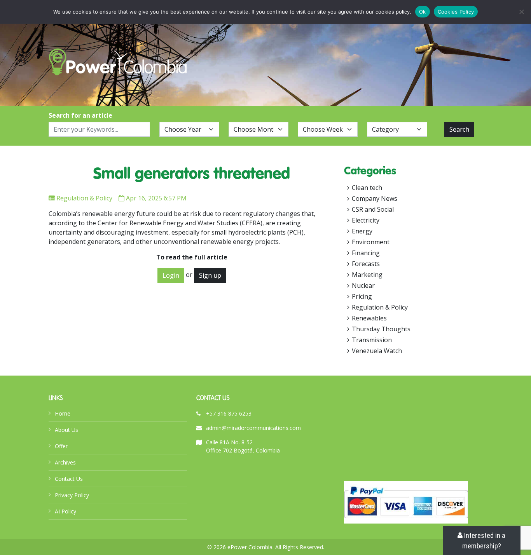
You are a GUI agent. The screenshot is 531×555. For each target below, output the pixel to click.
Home (62, 413)
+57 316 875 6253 (229, 413)
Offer (61, 446)
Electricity (365, 220)
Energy (362, 231)
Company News (374, 198)
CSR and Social (373, 209)
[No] (521, 12)
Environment (371, 242)
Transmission (372, 340)
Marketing (367, 274)
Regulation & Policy (84, 198)
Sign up (210, 275)
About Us (66, 429)
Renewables (369, 318)
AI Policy (65, 511)
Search (459, 129)
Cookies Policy (456, 12)
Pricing (362, 296)
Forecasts (366, 263)
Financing (366, 253)
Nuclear (363, 285)
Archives (65, 462)
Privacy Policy (72, 495)
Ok (422, 12)
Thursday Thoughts (381, 329)
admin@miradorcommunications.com (253, 427)
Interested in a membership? (484, 540)
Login (170, 275)
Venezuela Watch (377, 350)
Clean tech (367, 187)
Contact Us (69, 478)
